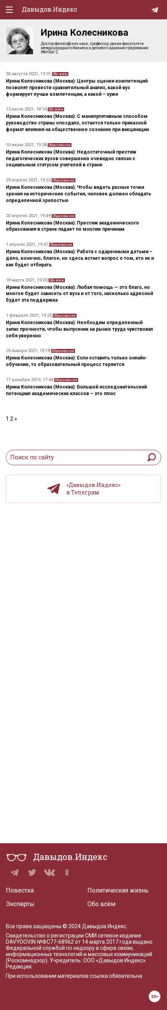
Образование (60, 145)
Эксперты (20, 904)
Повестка (20, 890)
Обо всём (60, 74)
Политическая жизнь (117, 890)
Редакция (18, 966)
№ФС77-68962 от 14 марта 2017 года (84, 942)
